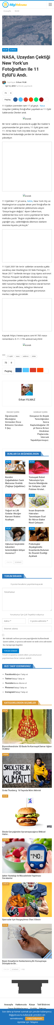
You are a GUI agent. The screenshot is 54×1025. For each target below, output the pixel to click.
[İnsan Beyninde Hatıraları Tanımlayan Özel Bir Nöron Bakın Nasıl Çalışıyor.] (39, 501)
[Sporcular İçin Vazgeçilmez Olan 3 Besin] (27, 899)
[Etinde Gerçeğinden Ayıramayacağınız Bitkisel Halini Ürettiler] (27, 812)
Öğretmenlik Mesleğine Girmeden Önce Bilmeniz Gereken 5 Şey (14, 422)
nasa (17, 356)
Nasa (42, 105)
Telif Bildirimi (43, 1004)
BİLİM (5, 50)
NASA (29, 201)
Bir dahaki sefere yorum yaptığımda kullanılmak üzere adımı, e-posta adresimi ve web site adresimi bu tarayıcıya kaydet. (27, 641)
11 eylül (10, 356)
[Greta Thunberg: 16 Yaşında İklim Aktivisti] (27, 770)
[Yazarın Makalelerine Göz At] (27, 389)
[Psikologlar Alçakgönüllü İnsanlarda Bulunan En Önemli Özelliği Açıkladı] (39, 534)
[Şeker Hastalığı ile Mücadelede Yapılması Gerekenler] (27, 855)
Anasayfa (8, 1004)
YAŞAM (5, 754)
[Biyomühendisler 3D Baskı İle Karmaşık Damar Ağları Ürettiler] (27, 726)
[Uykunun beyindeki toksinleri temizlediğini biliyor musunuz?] (15, 534)
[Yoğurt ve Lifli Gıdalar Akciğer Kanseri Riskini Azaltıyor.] (15, 501)
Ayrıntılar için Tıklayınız (27, 1022)
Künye (32, 1004)
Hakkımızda (21, 1004)
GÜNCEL (13, 50)
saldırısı (26, 356)
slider (34, 356)
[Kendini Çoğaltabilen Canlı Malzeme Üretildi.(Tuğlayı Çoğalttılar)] (15, 467)
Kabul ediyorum (34, 1018)
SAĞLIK (5, 840)
